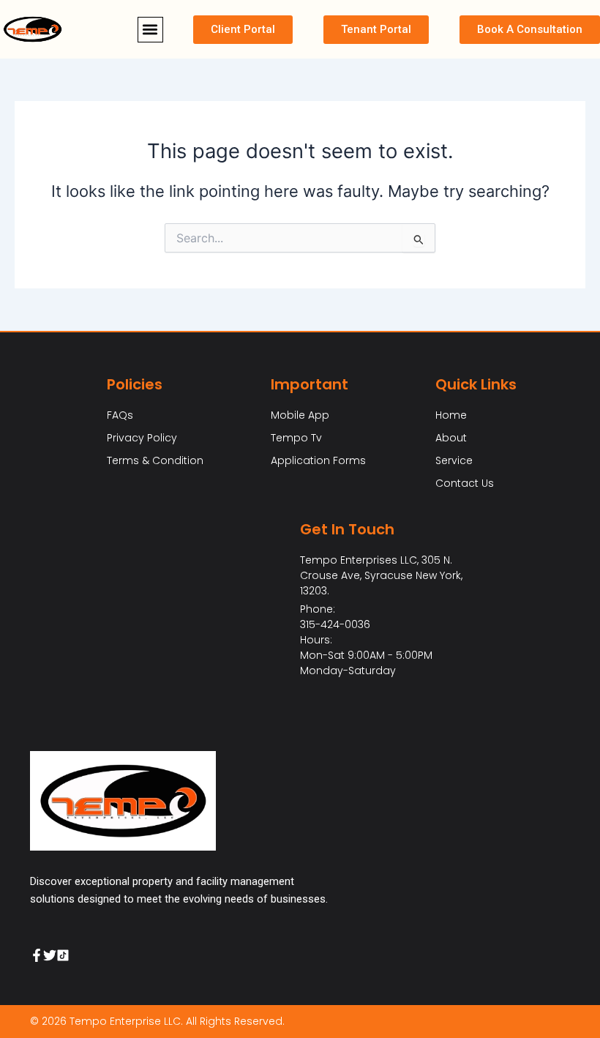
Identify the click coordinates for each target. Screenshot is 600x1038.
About (451, 437)
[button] (150, 29)
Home (451, 415)
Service (454, 460)
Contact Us (464, 483)
